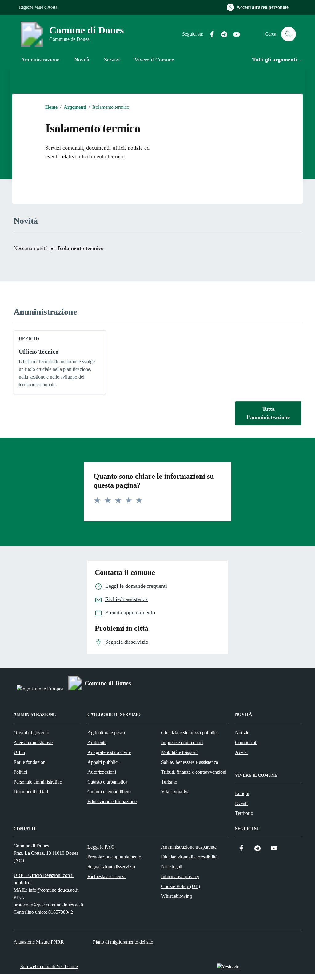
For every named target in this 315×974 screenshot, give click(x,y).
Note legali (171, 866)
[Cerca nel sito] (288, 34)
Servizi (112, 60)
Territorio (244, 813)
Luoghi (242, 793)
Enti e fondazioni (30, 762)
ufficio (29, 338)
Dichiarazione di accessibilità (189, 856)
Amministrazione (40, 60)
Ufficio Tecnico (38, 351)
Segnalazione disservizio (111, 866)
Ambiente (96, 742)
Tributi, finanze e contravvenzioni (193, 772)
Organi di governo (31, 732)
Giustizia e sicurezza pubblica (190, 732)
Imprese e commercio (182, 742)
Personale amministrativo (38, 781)
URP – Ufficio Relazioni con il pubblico (44, 879)
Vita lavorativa (175, 791)
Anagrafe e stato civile (109, 752)
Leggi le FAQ (100, 847)
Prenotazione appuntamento (114, 856)
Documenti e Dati (31, 791)
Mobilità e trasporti (179, 752)
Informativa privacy (180, 876)
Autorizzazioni (101, 772)
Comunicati (246, 742)
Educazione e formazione (112, 801)
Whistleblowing (176, 896)
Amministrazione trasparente (189, 847)
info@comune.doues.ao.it (53, 890)
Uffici (19, 752)
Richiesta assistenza (106, 876)
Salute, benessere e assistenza (189, 762)
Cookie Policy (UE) (180, 886)
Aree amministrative (33, 742)
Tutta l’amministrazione (268, 413)
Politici (20, 772)
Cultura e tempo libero (109, 791)
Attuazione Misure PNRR (39, 942)
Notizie (242, 732)
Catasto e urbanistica (107, 781)
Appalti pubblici (103, 762)
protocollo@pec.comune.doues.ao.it (48, 904)
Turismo (169, 781)
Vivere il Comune (154, 60)
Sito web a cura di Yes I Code (49, 966)
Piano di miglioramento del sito (123, 942)
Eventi (241, 803)
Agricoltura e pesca (106, 732)
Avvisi (241, 752)
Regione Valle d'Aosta (38, 7)
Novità (81, 60)
